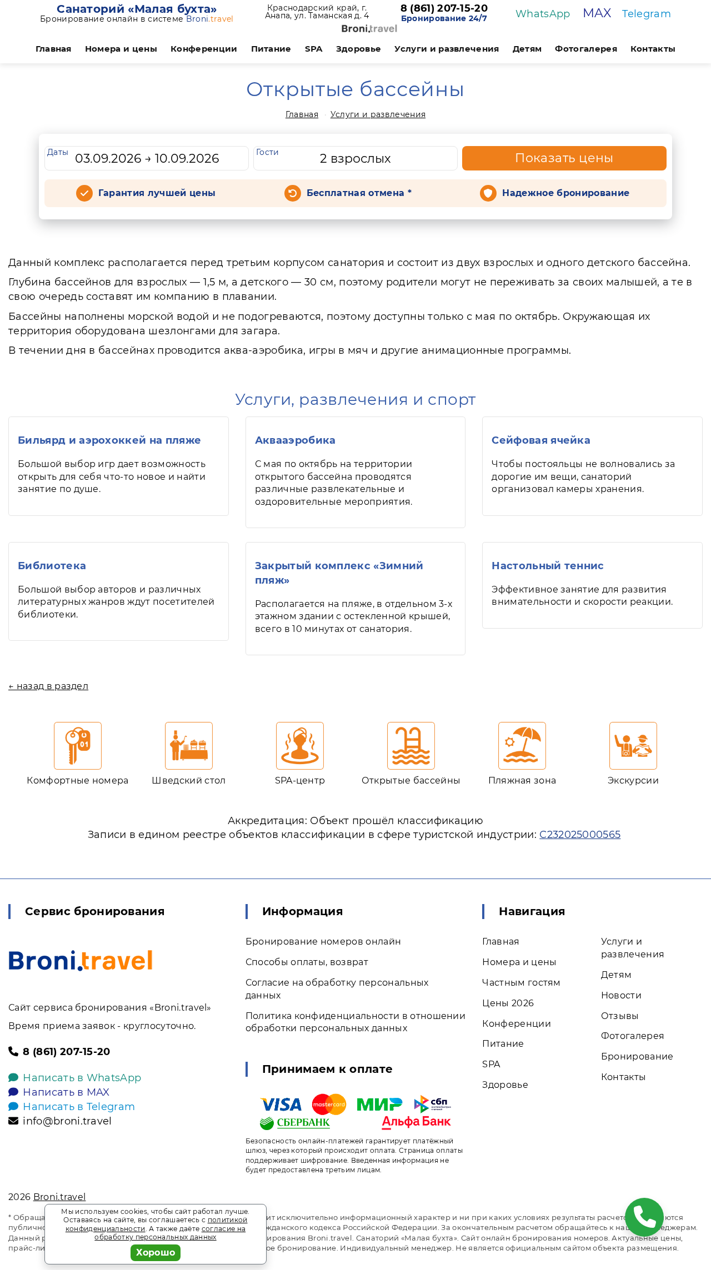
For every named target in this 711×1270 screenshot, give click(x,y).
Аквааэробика (295, 440)
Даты (57, 152)
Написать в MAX (66, 1092)
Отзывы (620, 1016)
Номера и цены (121, 48)
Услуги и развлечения (446, 48)
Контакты (653, 48)
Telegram (646, 14)
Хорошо (156, 1252)
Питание (271, 48)
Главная (54, 48)
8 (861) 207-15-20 (444, 8)
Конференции (204, 48)
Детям (527, 48)
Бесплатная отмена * (359, 193)
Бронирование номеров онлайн (324, 941)
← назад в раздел (48, 686)
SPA (314, 48)
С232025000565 (579, 835)
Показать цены (564, 157)
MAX (597, 13)
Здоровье (359, 48)
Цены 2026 (508, 1003)
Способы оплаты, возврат (307, 962)
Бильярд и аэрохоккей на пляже (109, 440)
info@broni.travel (67, 1121)
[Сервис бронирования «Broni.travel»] (369, 28)
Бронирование (637, 1056)
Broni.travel (59, 1197)
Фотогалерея (586, 48)
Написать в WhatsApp (82, 1078)
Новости (621, 995)
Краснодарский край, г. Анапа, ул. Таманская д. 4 (317, 11)
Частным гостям (521, 982)
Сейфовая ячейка (541, 440)
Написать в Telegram (79, 1107)
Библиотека (52, 566)
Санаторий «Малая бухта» (137, 8)
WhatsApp (542, 14)
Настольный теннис (548, 566)
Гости (267, 152)
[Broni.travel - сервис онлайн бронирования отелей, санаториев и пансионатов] (80, 961)
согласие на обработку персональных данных (170, 1233)
